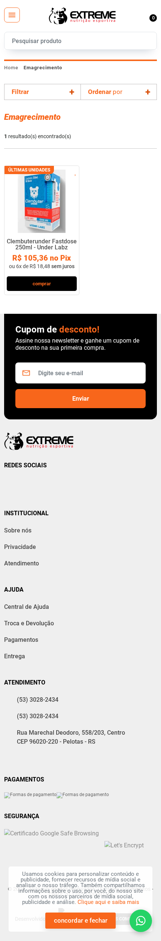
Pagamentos (21, 639)
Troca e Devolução (29, 623)
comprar (42, 283)
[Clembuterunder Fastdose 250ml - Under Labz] (42, 199)
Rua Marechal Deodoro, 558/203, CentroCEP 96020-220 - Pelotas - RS (71, 737)
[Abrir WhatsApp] (141, 921)
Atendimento (21, 563)
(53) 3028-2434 (37, 699)
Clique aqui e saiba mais (108, 902)
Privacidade (20, 546)
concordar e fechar (80, 920)
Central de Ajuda (26, 606)
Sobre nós (17, 530)
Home (11, 67)
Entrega (14, 656)
